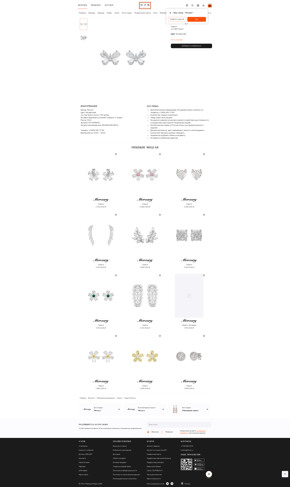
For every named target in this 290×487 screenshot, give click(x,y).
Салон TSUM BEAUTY (155, 470)
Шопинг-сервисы (153, 446)
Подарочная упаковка (155, 462)
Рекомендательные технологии (125, 479)
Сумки (116, 13)
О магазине (83, 446)
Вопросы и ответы (120, 446)
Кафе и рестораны (154, 466)
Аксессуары (127, 13)
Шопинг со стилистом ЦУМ (157, 450)
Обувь (109, 13)
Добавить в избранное (191, 46)
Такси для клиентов (154, 474)
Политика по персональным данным (126, 474)
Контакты (82, 458)
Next (90, 32)
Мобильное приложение (122, 450)
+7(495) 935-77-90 (96, 130)
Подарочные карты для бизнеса (159, 458)
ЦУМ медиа (83, 470)
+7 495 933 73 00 (187, 446)
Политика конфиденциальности (125, 470)
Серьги (119, 398)
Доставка (116, 454)
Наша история (84, 462)
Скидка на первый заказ (122, 466)
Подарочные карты (142, 13)
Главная (83, 398)
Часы (155, 13)
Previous (77, 32)
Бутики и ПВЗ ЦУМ (85, 454)
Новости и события (86, 450)
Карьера (82, 466)
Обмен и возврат (119, 458)
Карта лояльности (154, 479)
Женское (91, 398)
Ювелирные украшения (106, 398)
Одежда (100, 13)
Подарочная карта (154, 454)
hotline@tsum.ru (187, 450)
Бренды (91, 13)
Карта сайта (83, 474)
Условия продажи (119, 462)
